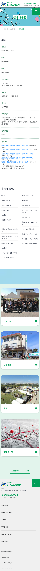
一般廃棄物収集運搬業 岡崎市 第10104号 (14, 149)
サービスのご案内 (6, 512)
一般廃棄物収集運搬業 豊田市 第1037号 (14, 145)
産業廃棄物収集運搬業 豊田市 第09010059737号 (17, 158)
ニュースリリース (6, 534)
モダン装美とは (5, 505)
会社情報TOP (15, 471)
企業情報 (4, 520)
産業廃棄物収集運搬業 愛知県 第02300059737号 (17, 154)
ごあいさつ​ (8, 321)
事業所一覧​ (8, 452)
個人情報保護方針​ (6, 551)
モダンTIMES (5, 541)
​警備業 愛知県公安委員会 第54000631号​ (14, 162)
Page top (36, 483)
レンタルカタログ (6, 563)
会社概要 (7, 365)
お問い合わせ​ (5, 557)
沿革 (5, 408)
